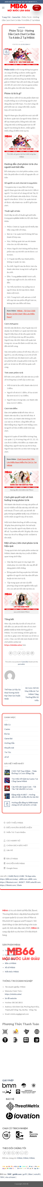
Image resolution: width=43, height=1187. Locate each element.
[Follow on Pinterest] (9, 1153)
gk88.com (17, 1174)
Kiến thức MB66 (12, 971)
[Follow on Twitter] (5, 1153)
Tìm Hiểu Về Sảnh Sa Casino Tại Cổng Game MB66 (25, 780)
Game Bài (16, 17)
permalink (21, 664)
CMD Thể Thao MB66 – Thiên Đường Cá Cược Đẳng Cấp (24, 772)
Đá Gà (7, 734)
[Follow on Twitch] (26, 1153)
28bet (30, 1174)
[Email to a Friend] (24, 653)
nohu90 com (35, 882)
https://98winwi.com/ (8, 882)
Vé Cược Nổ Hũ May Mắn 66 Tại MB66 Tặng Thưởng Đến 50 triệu (32, 694)
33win (19, 885)
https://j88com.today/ (9, 879)
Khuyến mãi (9, 748)
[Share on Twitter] (19, 653)
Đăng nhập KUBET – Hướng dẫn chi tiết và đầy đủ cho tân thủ (25, 795)
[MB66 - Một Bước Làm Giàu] (19, 8)
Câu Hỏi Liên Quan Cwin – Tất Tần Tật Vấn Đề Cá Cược (24, 788)
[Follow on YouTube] (17, 1153)
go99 (25, 1174)
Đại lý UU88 (19, 876)
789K (2, 1177)
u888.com (23, 879)
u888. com (32, 879)
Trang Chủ (6, 17)
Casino (7, 729)
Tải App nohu (30, 876)
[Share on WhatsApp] (11, 653)
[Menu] (3, 8)
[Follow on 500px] (22, 1153)
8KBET (22, 882)
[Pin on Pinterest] (28, 653)
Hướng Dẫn (9, 743)
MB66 (19, 1158)
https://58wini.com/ (8, 885)
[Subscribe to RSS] (13, 1153)
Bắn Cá (7, 724)
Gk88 (10, 876)
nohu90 (37, 1174)
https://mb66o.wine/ (13, 645)
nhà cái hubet (10, 1177)
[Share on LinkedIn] (32, 653)
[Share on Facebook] (15, 653)
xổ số (6, 757)
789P (28, 882)
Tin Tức (7, 752)
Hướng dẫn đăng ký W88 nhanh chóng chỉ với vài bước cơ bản (25, 803)
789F (9, 1174)
